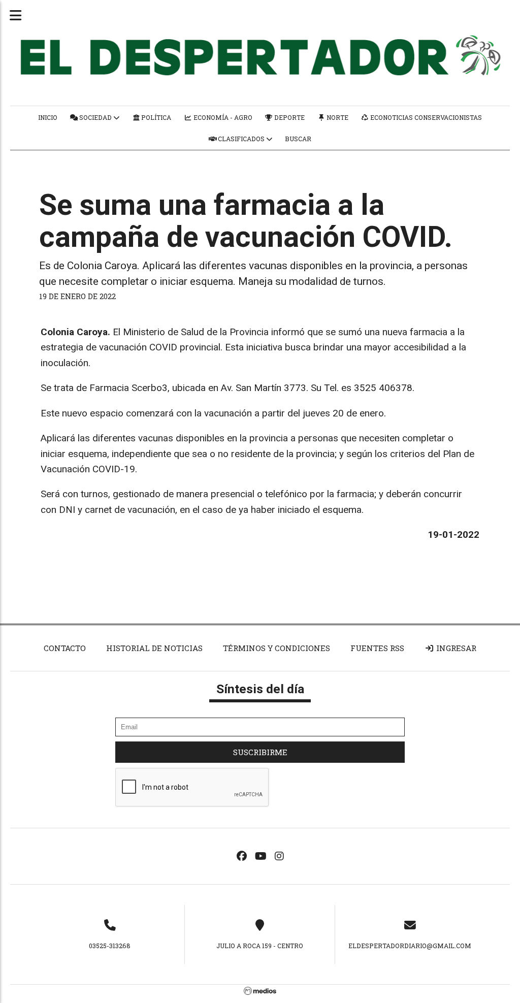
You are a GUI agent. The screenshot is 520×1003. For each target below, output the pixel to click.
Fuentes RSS (377, 648)
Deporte (289, 117)
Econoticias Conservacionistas (425, 117)
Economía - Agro (222, 117)
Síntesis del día (260, 689)
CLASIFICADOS (241, 139)
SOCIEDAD (95, 117)
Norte (336, 117)
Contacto (65, 648)
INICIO (47, 117)
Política (155, 117)
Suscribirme (260, 752)
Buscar (298, 139)
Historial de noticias (154, 648)
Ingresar (455, 648)
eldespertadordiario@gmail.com (409, 946)
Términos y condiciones (276, 648)
